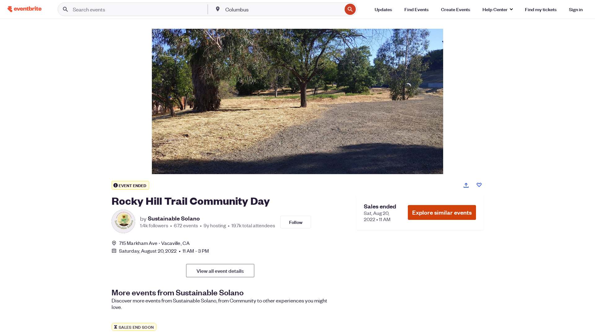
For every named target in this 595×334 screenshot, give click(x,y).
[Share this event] (466, 185)
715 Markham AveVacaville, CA (154, 243)
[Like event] (479, 185)
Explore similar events (442, 212)
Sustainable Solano (174, 218)
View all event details (220, 270)
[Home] (24, 9)
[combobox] (283, 9)
